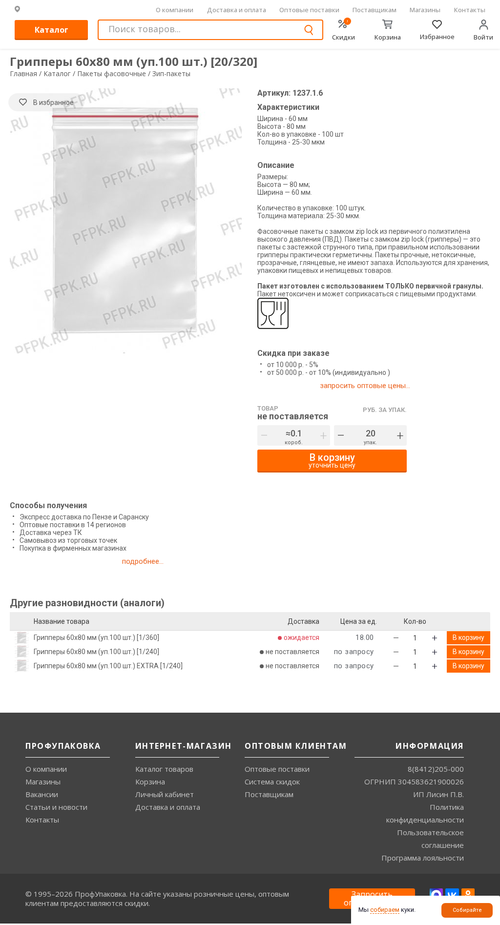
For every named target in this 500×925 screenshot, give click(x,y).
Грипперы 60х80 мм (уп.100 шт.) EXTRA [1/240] (108, 666)
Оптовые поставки (309, 10)
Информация (430, 745)
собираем (384, 909)
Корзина (150, 781)
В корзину (468, 637)
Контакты (469, 10)
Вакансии (41, 794)
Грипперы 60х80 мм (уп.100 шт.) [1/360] (96, 637)
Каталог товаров (164, 769)
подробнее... (143, 561)
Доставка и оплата (236, 10)
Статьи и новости (56, 807)
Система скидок (272, 781)
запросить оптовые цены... (365, 385)
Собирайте (467, 910)
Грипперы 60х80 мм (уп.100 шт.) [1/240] (96, 652)
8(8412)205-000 (436, 769)
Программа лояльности (422, 858)
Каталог (51, 29)
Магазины (425, 10)
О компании (174, 10)
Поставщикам (374, 10)
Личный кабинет (164, 794)
